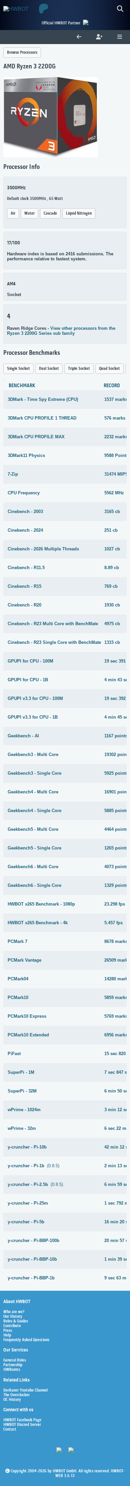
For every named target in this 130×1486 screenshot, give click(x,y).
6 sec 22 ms (116, 1128)
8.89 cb (111, 567)
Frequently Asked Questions (26, 1340)
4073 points (116, 866)
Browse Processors (22, 52)
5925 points (116, 773)
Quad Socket (109, 368)
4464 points (116, 829)
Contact (9, 1429)
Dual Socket (49, 368)
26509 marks (117, 960)
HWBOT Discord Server (22, 1425)
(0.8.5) (33, 1165)
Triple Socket (79, 368)
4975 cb (112, 623)
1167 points (116, 735)
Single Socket (18, 368)
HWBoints (11, 1370)
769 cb (111, 586)
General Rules (14, 1360)
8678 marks (116, 941)
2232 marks (116, 436)
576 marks (114, 418)
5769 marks (116, 1016)
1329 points (116, 885)
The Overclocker (16, 1395)
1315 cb (112, 642)
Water (29, 213)
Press (7, 1330)
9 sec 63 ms (116, 1277)
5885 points (116, 810)
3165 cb (112, 511)
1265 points (116, 847)
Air (13, 213)
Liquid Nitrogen (79, 213)
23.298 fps (114, 904)
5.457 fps (113, 922)
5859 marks (116, 997)
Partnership (12, 1365)
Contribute (12, 1326)
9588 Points (116, 455)
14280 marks (117, 978)
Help (7, 1335)
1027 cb (112, 548)
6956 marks (116, 1034)
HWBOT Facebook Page (22, 1420)
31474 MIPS (116, 474)
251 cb (111, 530)
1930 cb (112, 604)
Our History (12, 1316)
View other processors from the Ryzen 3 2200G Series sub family (61, 331)
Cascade (50, 213)
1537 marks (116, 399)
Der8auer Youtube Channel (25, 1390)
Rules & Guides (15, 1321)
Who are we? (13, 1312)
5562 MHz (114, 492)
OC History (12, 1400)
